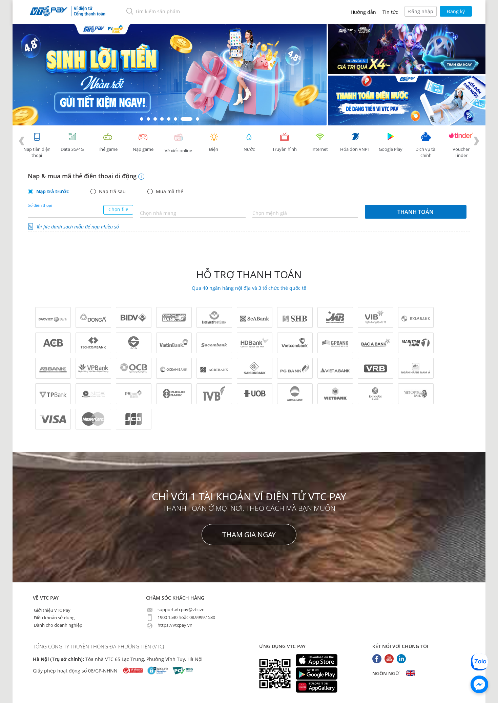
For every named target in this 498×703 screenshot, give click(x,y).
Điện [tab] (213, 149)
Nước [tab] (249, 149)
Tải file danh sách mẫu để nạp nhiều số (77, 226)
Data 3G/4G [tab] (72, 149)
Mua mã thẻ (169, 191)
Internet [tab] (319, 149)
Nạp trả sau (112, 191)
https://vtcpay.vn (174, 625)
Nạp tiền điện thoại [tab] (36, 152)
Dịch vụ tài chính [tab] (425, 152)
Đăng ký (456, 11)
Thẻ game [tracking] (108, 149)
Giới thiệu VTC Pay (51, 610)
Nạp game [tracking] (143, 149)
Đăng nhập (420, 11)
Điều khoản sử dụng (54, 617)
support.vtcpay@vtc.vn (181, 609)
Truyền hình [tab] (284, 149)
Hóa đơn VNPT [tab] (355, 149)
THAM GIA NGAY (249, 534)
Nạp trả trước (52, 191)
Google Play (390, 149)
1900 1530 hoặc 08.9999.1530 (186, 617)
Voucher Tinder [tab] (461, 152)
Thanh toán (415, 212)
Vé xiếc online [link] (178, 150)
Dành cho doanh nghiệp (57, 625)
